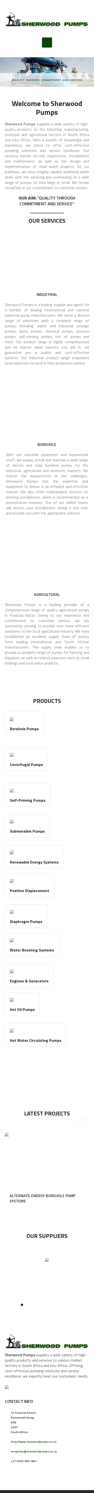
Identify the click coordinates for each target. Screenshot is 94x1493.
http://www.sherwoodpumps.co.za (33, 1441)
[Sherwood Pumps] (47, 19)
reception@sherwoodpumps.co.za (34, 1451)
